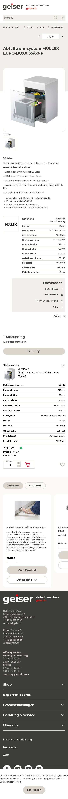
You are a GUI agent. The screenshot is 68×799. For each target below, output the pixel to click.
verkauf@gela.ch (12, 623)
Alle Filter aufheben (14, 342)
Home (6, 27)
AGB (6, 755)
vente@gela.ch (11, 642)
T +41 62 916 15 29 (12, 620)
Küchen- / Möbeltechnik (18, 27)
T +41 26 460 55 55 (12, 639)
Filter (30, 351)
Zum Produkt (27, 570)
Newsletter (10, 747)
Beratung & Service (19, 715)
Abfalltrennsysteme (43, 27)
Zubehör (13, 485)
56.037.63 (42, 207)
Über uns (10, 725)
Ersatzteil (35, 485)
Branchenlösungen (18, 705)
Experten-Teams (17, 695)
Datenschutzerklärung (17, 739)
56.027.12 (45, 198)
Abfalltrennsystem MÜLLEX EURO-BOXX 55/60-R (58, 27)
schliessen (34, 789)
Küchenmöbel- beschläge (30, 27)
